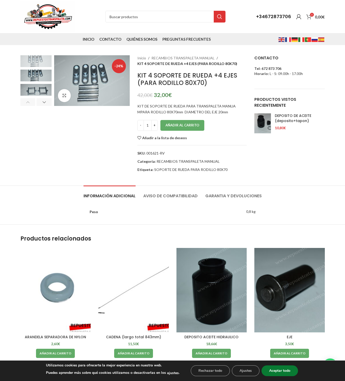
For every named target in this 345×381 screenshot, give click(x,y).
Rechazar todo (210, 370)
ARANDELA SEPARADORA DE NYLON (55, 337)
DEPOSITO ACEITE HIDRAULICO (211, 337)
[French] (288, 39)
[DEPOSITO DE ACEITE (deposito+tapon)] (262, 123)
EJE (289, 337)
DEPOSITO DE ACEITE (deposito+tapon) (293, 118)
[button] (27, 102)
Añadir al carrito (182, 125)
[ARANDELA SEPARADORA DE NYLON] (55, 290)
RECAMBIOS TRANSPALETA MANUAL (183, 58)
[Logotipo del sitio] (47, 16)
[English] (281, 39)
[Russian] (315, 39)
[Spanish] (321, 39)
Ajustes (246, 370)
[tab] (110, 193)
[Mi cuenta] (299, 17)
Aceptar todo (279, 370)
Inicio (141, 58)
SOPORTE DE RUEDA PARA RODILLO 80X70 (191, 169)
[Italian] (301, 39)
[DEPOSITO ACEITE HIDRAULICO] (211, 290)
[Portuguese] (308, 39)
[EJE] (289, 290)
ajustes (173, 373)
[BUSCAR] (219, 17)
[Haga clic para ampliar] (64, 95)
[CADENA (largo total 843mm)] (133, 290)
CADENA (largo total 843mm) (133, 337)
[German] (295, 39)
